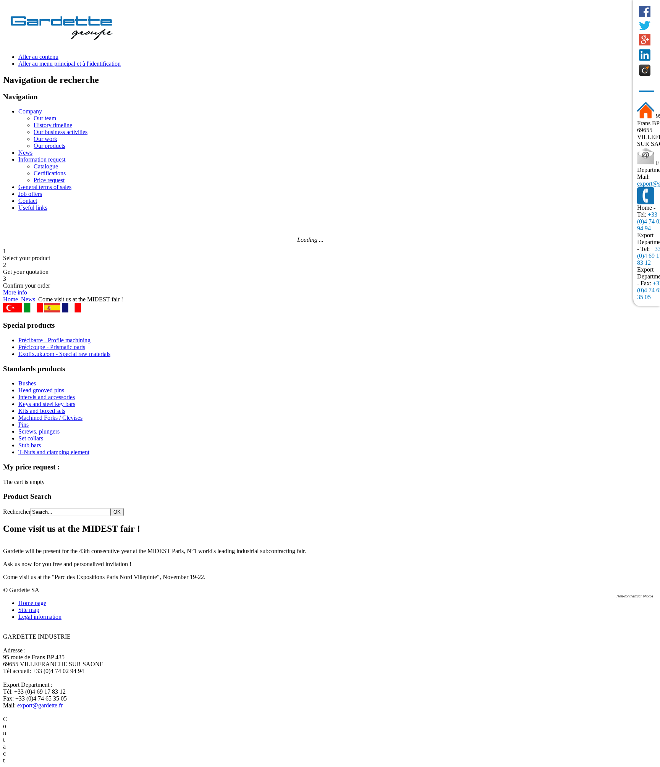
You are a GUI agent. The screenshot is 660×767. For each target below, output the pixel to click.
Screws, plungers (39, 431)
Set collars (30, 438)
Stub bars (29, 445)
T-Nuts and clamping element (53, 452)
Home (10, 299)
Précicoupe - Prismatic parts (51, 347)
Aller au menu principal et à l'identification (69, 63)
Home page (32, 603)
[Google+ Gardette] (644, 39)
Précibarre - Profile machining (54, 340)
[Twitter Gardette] (644, 25)
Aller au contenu (38, 56)
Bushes (27, 383)
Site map (28, 610)
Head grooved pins (41, 390)
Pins (23, 424)
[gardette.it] (33, 310)
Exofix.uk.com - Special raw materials (64, 354)
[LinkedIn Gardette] (644, 55)
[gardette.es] (52, 310)
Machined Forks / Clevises (50, 417)
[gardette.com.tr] (12, 310)
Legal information (39, 616)
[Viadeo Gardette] (644, 70)
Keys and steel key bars (46, 404)
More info (15, 292)
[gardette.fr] (71, 310)
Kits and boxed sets (41, 411)
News (28, 299)
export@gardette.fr (40, 705)
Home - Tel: (646, 211)
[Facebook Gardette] (644, 11)
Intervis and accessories (46, 397)
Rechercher (17, 511)
